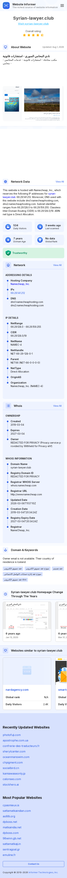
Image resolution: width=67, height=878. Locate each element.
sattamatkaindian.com (17, 810)
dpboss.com (11, 833)
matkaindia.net (12, 827)
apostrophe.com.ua (15, 740)
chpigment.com (13, 762)
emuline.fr (9, 855)
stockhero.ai (11, 784)
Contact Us (33, 864)
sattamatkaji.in (12, 844)
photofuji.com (12, 735)
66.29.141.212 (18, 292)
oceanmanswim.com (16, 757)
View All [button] (60, 181)
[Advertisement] (33, 75)
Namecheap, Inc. (20, 283)
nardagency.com (17, 689)
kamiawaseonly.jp (14, 773)
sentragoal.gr (11, 849)
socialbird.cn (11, 768)
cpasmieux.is (11, 805)
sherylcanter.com (14, 751)
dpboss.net (10, 822)
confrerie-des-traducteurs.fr (21, 746)
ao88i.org (9, 816)
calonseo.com (12, 779)
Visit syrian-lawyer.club (33, 23)
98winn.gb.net (12, 838)
